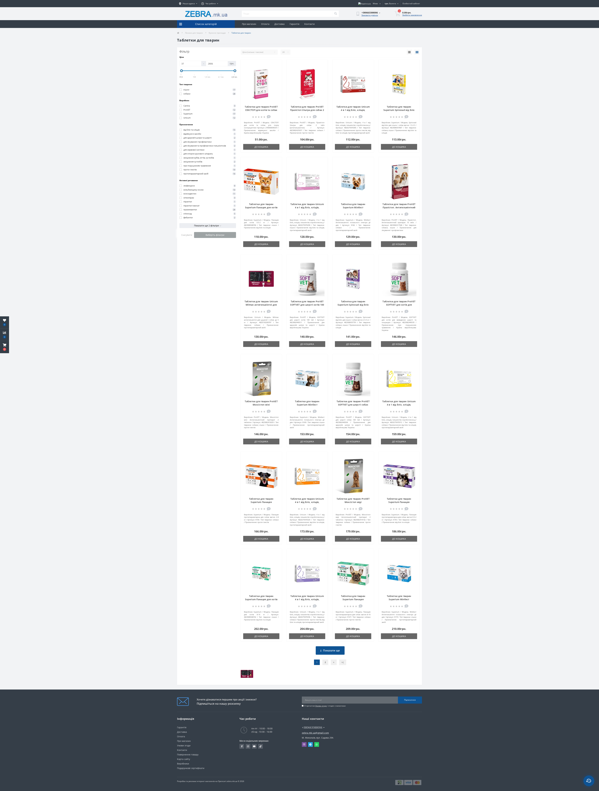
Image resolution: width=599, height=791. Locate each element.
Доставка (279, 23)
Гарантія (294, 23)
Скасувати (186, 234)
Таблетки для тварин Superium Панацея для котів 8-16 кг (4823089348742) (261, 599)
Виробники (183, 763)
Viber (304, 744)
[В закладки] (277, 64)
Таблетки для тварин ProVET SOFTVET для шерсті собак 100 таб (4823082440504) (353, 404)
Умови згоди (321, 705)
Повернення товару (187, 754)
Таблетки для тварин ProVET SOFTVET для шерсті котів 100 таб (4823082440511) (307, 304)
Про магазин (249, 23)
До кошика (261, 146)
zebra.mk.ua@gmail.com (315, 732)
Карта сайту (183, 759)
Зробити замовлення (412, 15)
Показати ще (331, 650)
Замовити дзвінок (369, 15)
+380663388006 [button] (312, 727)
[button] (4, 347)
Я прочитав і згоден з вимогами (325, 705)
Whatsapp (316, 744)
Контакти (309, 23)
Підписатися (410, 700)
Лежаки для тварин (194, 33)
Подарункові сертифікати (190, 768)
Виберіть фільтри (215, 234)
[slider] (181, 70)
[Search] (335, 14)
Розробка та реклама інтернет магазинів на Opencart (201, 781)
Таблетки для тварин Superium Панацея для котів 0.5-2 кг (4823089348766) (261, 207)
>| (343, 662)
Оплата (265, 23)
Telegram (310, 744)
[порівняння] (277, 69)
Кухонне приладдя (217, 33)
